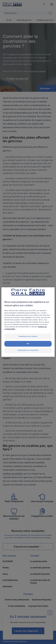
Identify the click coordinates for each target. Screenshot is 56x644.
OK (28, 343)
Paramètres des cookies (28, 336)
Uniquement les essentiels (28, 350)
